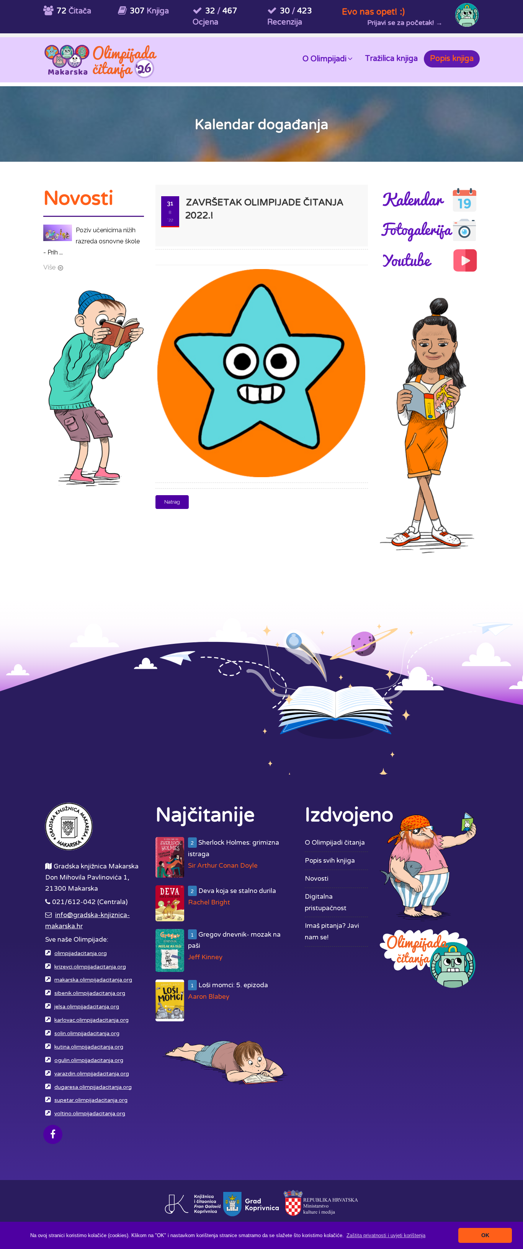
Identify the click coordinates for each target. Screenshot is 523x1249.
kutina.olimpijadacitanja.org (88, 1047)
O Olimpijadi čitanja (335, 843)
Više (49, 267)
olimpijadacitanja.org (80, 953)
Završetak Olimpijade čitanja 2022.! (264, 209)
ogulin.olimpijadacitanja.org (88, 1060)
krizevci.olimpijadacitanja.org (90, 967)
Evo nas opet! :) (373, 12)
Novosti (317, 879)
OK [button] (485, 1235)
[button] (386, 1235)
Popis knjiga (452, 58)
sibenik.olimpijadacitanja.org (89, 993)
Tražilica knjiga (391, 58)
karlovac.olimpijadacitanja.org (91, 1020)
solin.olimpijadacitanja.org (86, 1034)
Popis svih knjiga (330, 861)
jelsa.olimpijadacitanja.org (86, 1007)
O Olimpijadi (324, 59)
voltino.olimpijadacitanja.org (89, 1114)
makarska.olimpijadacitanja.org (93, 980)
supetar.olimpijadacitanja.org (90, 1100)
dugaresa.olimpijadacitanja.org (93, 1087)
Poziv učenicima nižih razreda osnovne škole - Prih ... (91, 241)
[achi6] (260, 269)
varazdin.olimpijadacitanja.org (91, 1074)
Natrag (172, 502)
